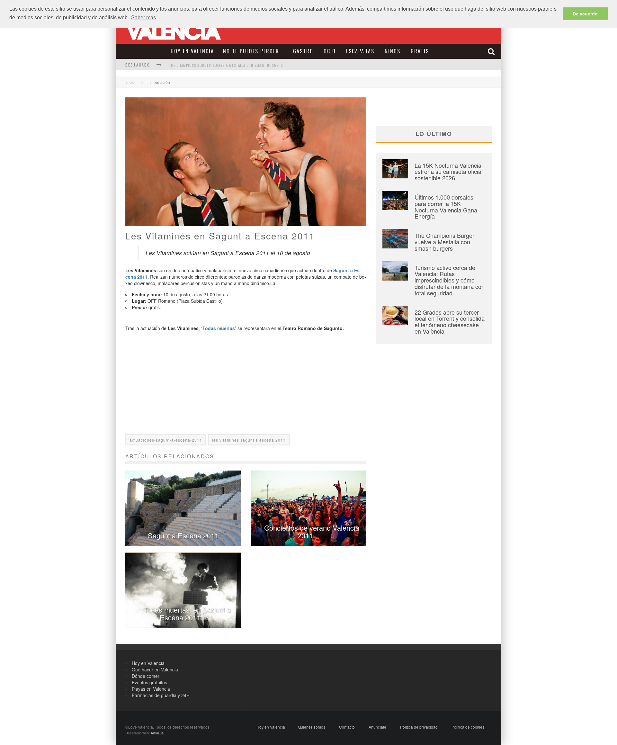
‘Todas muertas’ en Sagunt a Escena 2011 (186, 613)
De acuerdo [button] (585, 13)
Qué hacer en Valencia (155, 669)
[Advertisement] (245, 389)
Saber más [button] (143, 17)
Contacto (347, 727)
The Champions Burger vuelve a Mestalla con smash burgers (226, 65)
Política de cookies (468, 727)
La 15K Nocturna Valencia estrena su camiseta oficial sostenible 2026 (449, 171)
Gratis (420, 51)
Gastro (303, 51)
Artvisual (157, 732)
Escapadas (360, 51)
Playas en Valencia (151, 689)
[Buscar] (492, 51)
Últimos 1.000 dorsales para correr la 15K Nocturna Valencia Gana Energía (446, 206)
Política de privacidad (419, 727)
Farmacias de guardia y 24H (161, 695)
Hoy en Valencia (192, 51)
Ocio (330, 51)
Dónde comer (145, 676)
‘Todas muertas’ (218, 328)
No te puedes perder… (253, 51)
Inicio (130, 82)
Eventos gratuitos (149, 682)
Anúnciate (377, 727)
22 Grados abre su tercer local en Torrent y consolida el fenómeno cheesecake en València (450, 321)
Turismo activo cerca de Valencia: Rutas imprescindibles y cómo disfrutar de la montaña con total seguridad (450, 280)
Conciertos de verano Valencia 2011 (311, 531)
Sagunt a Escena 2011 (183, 535)
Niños (392, 51)
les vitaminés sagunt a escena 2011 (249, 440)
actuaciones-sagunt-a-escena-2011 (166, 440)
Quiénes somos (311, 727)
